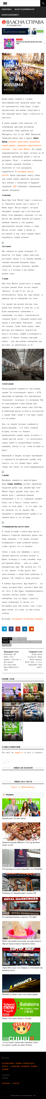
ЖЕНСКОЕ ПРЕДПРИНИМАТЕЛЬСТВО (24, 9)
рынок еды (25, 642)
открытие (14, 642)
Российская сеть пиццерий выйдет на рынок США (19, 893)
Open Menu (5, 3)
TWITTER (16, 1083)
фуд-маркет (36, 642)
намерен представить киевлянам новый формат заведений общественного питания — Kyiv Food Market (21, 145)
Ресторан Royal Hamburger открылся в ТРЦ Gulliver (19, 917)
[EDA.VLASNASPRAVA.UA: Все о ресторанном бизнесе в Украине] (23, 23)
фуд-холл (6, 645)
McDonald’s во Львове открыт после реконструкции (19, 994)
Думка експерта (19, 639)
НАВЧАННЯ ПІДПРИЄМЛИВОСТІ (10, 15)
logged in (19, 752)
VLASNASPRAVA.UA (7, 9)
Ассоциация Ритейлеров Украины (27, 619)
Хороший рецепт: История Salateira (14, 818)
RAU (14, 186)
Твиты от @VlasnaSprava (23, 787)
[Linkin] (24, 629)
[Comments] (31, 629)
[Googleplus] (17, 629)
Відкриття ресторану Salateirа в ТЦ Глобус (16, 1018)
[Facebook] (11, 629)
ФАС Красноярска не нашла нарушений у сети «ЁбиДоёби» (22, 869)
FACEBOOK (6, 1083)
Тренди (19, 39)
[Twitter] (4, 629)
